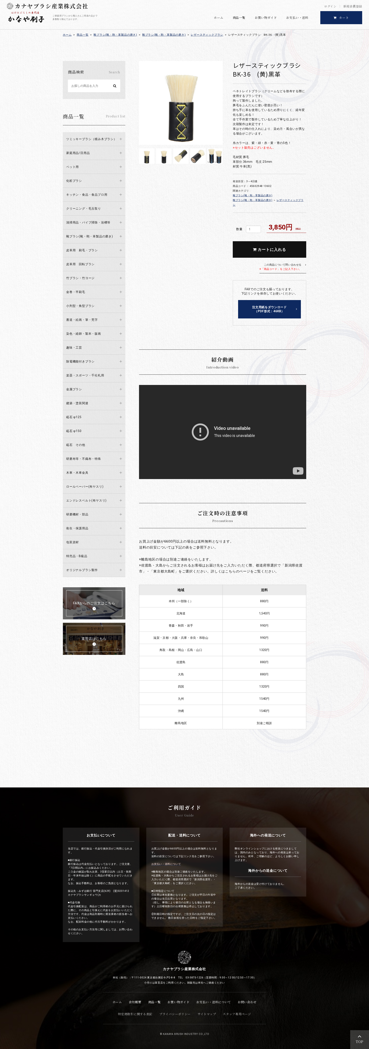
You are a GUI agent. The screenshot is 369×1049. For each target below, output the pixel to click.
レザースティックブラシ (207, 34)
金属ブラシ (74, 389)
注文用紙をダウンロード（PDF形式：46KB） (269, 309)
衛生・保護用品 (77, 528)
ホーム (218, 17)
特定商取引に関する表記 (135, 1014)
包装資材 (72, 542)
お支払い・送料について (213, 1002)
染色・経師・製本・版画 (83, 333)
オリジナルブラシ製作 (82, 570)
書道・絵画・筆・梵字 (82, 319)
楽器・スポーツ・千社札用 (85, 375)
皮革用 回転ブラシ (80, 264)
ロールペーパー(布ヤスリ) (84, 486)
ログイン (330, 6)
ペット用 (72, 167)
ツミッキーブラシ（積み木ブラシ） (91, 139)
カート (344, 17)
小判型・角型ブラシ (80, 306)
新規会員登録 (352, 6)
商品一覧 (239, 17)
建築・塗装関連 (77, 403)
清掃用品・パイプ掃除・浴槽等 (88, 222)
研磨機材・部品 (77, 514)
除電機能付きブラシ (80, 361)
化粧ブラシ (74, 180)
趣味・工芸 (74, 347)
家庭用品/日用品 (78, 153)
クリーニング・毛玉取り (83, 208)
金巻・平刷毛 (75, 292)
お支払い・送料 (297, 17)
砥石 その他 (75, 445)
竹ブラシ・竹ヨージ (80, 278)
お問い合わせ (247, 1002)
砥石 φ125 (74, 417)
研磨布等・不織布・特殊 (83, 458)
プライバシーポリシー (175, 1014)
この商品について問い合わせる (280, 267)
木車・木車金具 (77, 472)
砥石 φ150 (74, 431)
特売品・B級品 (76, 556)
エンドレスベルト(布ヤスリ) (86, 500)
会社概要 (135, 1002)
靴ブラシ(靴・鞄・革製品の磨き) (115, 34)
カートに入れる (271, 249)
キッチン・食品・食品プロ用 (86, 194)
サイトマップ (207, 1014)
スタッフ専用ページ (237, 1014)
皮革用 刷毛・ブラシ (82, 250)
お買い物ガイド (266, 17)
